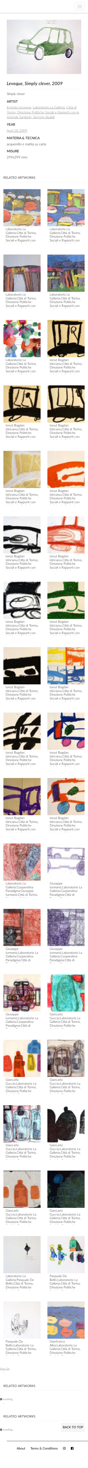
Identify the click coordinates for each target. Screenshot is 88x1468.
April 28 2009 (17, 130)
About (21, 1448)
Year (11, 124)
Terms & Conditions (44, 1448)
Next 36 (4, 1368)
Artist (12, 101)
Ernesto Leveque (19, 107)
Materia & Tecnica (23, 138)
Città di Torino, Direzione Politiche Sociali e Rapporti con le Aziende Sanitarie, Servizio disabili (43, 112)
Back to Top (73, 1427)
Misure (13, 151)
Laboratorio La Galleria (49, 107)
